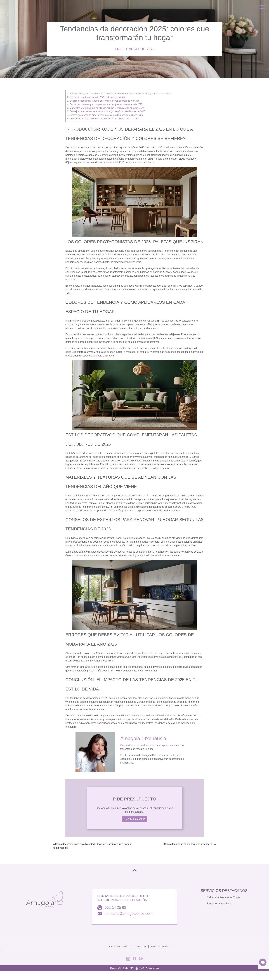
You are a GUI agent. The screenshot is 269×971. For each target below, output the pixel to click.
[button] (263, 962)
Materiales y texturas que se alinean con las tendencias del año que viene (105, 108)
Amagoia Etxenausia (143, 738)
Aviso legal (141, 946)
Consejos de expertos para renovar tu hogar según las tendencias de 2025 (106, 111)
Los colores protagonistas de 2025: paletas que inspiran (96, 97)
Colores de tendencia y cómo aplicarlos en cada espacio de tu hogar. (103, 100)
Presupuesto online (134, 819)
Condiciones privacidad (119, 946)
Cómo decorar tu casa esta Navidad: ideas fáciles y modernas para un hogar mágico (92, 846)
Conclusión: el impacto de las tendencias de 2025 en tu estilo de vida (103, 118)
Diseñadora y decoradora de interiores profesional (148, 745)
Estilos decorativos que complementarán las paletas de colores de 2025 (104, 104)
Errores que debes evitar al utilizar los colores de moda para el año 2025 (105, 115)
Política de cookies (160, 946)
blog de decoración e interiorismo (157, 715)
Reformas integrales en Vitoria (223, 897)
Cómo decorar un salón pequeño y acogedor (188, 844)
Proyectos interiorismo (219, 903)
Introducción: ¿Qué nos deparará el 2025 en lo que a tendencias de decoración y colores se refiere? (119, 93)
